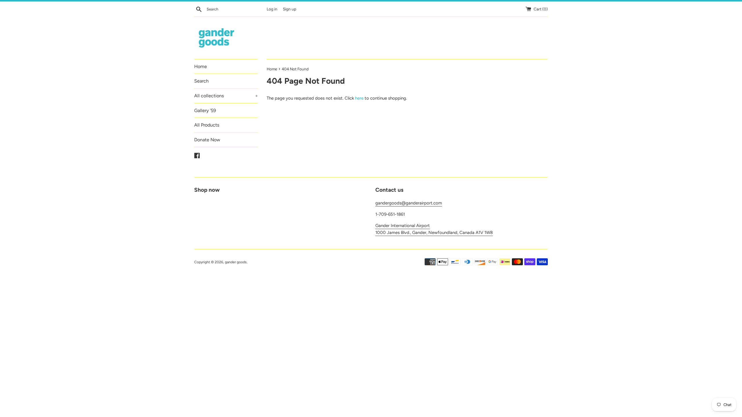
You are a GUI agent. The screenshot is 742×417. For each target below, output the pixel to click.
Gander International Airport (402, 225)
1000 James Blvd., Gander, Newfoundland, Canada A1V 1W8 (434, 232)
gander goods (236, 262)
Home (200, 66)
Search (201, 81)
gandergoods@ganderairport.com (408, 203)
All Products (206, 125)
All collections (226, 95)
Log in (272, 9)
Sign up (289, 9)
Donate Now (207, 139)
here (359, 98)
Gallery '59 (205, 110)
